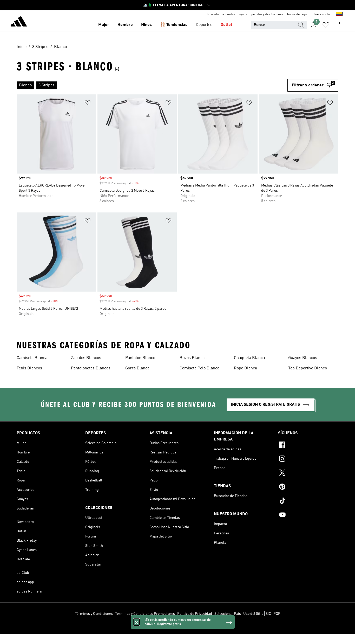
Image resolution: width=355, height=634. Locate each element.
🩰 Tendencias (173, 25)
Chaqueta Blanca (249, 358)
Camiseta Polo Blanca (199, 368)
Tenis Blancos (29, 368)
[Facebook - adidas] (308, 445)
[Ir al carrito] (338, 25)
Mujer (103, 25)
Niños (146, 25)
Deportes (204, 25)
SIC (268, 614)
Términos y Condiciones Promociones (145, 614)
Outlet (226, 25)
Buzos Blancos (193, 358)
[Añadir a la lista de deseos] (87, 104)
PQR (276, 614)
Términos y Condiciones (94, 614)
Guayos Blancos (302, 358)
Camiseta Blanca (32, 358)
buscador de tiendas (221, 14)
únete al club (322, 14)
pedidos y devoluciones (267, 14)
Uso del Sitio (253, 614)
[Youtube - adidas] (308, 515)
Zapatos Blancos (86, 358)
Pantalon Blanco (140, 358)
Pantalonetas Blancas (90, 368)
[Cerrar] (136, 622)
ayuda (243, 14)
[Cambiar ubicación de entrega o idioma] (339, 14)
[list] (152, 85)
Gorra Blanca (137, 368)
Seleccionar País (227, 614)
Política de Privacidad (194, 614)
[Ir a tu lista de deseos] (326, 25)
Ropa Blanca (245, 368)
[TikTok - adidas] (308, 501)
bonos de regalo (298, 14)
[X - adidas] (308, 473)
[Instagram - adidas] (308, 459)
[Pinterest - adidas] (308, 487)
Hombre (125, 25)
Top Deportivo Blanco (307, 368)
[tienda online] (18, 22)
